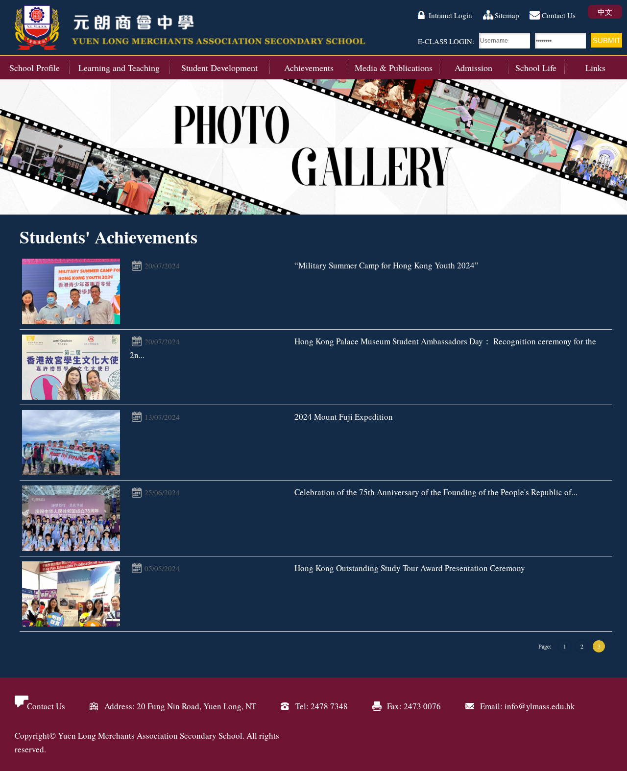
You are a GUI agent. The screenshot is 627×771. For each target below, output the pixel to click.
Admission (473, 67)
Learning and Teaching (119, 67)
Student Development (219, 67)
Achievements (309, 67)
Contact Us (559, 15)
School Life (535, 67)
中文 (605, 12)
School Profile (34, 67)
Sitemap (507, 15)
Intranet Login (450, 15)
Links (595, 67)
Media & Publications (394, 67)
